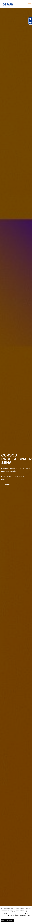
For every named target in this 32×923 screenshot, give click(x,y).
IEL (29, 916)
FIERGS (12, 916)
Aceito (3, 920)
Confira (8, 480)
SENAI (25, 916)
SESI (21, 916)
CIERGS (17, 916)
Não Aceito (10, 920)
